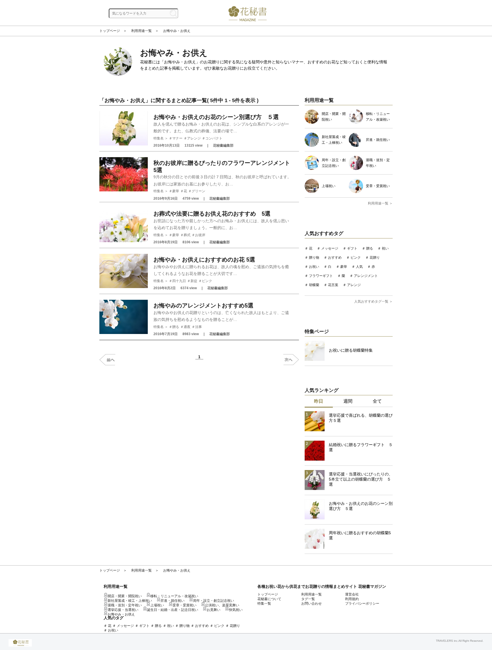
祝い (385, 248)
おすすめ (335, 258)
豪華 (175, 191)
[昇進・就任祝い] (357, 146)
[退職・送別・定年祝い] (357, 169)
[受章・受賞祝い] (357, 192)
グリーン (198, 191)
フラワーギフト (321, 276)
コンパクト (213, 138)
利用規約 (352, 599)
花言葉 (333, 285)
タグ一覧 (308, 599)
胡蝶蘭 (314, 285)
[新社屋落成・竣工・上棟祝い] (313, 146)
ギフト (352, 248)
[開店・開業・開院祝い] (313, 123)
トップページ (109, 31)
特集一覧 (264, 604)
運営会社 (352, 594)
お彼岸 (200, 235)
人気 (359, 267)
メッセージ (329, 248)
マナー (177, 138)
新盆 (193, 281)
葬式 (187, 235)
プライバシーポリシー (362, 604)
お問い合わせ (311, 604)
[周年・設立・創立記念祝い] (313, 169)
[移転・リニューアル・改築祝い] (357, 123)
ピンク (207, 281)
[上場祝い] (313, 192)
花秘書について (269, 599)
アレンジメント (366, 276)
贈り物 (314, 258)
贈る (175, 327)
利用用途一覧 (141, 31)
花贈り (375, 258)
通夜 (187, 327)
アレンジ (194, 138)
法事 (198, 327)
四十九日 (179, 281)
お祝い (314, 267)
